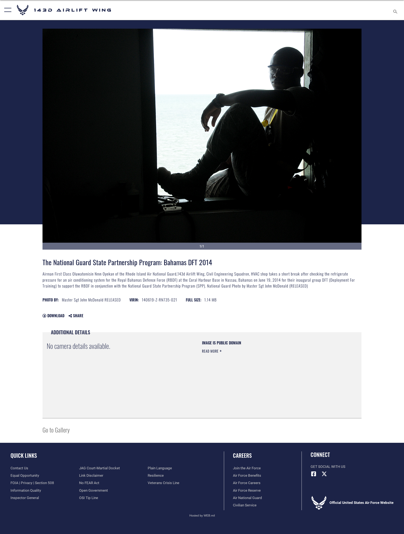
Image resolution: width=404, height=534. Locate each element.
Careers (242, 455)
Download (55, 315)
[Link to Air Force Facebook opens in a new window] (314, 474)
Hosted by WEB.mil (202, 515)
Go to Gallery (56, 429)
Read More (211, 351)
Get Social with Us (328, 467)
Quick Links (24, 455)
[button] (7, 10)
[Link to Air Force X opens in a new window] (324, 474)
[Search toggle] (396, 10)
